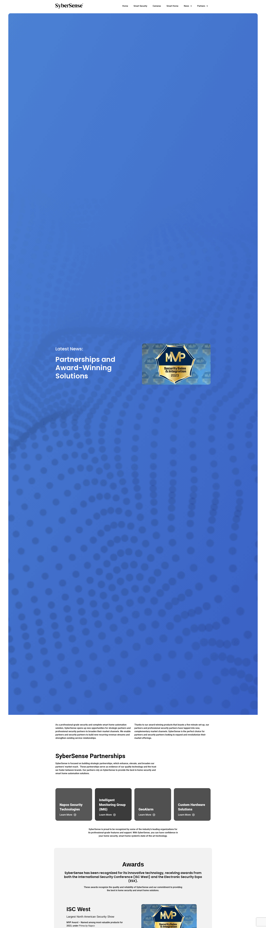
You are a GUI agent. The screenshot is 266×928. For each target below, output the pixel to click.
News (186, 6)
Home (125, 6)
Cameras (157, 6)
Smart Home (172, 6)
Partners (201, 6)
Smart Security (140, 6)
